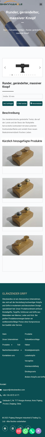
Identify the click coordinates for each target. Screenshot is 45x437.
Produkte (6, 344)
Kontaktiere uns (8, 355)
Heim (5, 30)
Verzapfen (29, 360)
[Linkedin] (12, 428)
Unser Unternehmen (10, 339)
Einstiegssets (30, 371)
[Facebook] (5, 428)
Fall (18, 344)
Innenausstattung (32, 366)
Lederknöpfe (30, 355)
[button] (41, 4)
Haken (27, 344)
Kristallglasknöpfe (32, 350)
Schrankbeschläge (16, 30)
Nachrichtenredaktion (10, 350)
